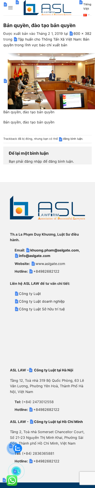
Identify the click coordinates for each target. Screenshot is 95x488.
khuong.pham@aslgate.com (54, 250)
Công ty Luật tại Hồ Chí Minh (58, 421)
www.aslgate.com (50, 263)
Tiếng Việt (87, 6)
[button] (10, 7)
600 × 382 (82, 33)
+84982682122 (46, 271)
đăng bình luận (72, 138)
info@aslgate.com (34, 255)
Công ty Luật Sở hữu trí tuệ (42, 309)
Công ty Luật (30, 293)
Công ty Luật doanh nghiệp (42, 301)
